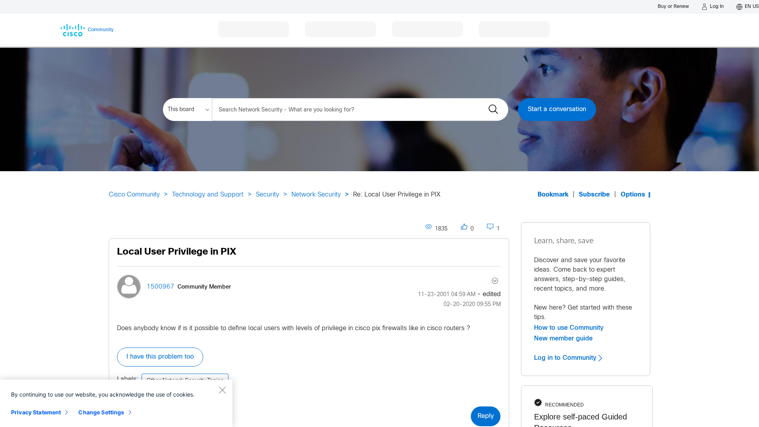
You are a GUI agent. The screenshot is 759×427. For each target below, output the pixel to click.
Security (267, 195)
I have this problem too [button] (160, 357)
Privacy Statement (36, 412)
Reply (486, 416)
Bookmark (553, 195)
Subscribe (594, 195)
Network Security (316, 195)
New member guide (563, 338)
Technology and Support (208, 195)
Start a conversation (557, 109)
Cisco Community (134, 195)
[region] (116, 403)
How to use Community (569, 327)
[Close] (222, 390)
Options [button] (633, 195)
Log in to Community (566, 357)
